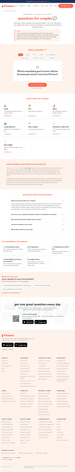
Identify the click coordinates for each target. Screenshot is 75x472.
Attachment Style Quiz (8, 398)
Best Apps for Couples (44, 393)
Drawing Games (6, 437)
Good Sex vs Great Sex (62, 368)
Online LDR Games (43, 437)
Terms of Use (60, 432)
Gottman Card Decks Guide (64, 406)
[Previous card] (25, 85)
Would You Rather (24, 368)
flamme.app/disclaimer (29, 467)
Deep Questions (42, 363)
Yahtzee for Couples (25, 435)
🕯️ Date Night (51, 58)
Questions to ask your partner (25, 453)
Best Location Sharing (44, 414)
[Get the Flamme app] (16, 319)
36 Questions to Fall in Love (27, 381)
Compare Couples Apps (63, 393)
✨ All (20, 54)
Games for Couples (25, 421)
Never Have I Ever (25, 366)
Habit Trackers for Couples (8, 442)
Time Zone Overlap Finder (26, 401)
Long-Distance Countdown (27, 398)
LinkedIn (10, 349)
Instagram (4, 349)
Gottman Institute (14, 168)
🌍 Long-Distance (51, 54)
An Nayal (18, 457)
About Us (59, 421)
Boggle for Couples (25, 440)
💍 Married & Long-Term (37, 58)
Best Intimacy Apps (43, 406)
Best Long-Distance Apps (45, 401)
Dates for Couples (6, 421)
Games (29, 5)
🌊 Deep (27, 54)
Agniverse (6, 457)
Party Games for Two (7, 435)
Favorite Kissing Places (62, 366)
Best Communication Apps (45, 404)
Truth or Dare (23, 363)
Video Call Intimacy (62, 374)
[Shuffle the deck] (49, 85)
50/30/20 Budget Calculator (27, 396)
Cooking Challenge (25, 432)
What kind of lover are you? (9, 453)
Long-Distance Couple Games (28, 386)
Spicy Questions (42, 379)
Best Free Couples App (44, 398)
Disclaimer (59, 437)
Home (15, 5)
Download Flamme (7, 366)
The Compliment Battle (26, 427)
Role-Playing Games (7, 427)
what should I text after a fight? (42, 285)
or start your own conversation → (11, 292)
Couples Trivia (23, 442)
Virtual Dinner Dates (7, 432)
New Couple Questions (44, 371)
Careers (59, 427)
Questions (36, 5)
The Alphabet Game (25, 429)
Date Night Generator (25, 406)
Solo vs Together (61, 371)
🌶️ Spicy (41, 54)
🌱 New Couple (24, 58)
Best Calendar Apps (43, 412)
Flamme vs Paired (61, 396)
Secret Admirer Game (7, 424)
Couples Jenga (24, 424)
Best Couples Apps (43, 396)
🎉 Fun (34, 54)
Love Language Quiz (7, 396)
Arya (11, 459)
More (55, 5)
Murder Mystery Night (7, 429)
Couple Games (24, 360)
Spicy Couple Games (25, 383)
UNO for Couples (6, 440)
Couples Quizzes (6, 393)
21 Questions (23, 374)
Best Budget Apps (43, 409)
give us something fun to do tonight (12, 289)
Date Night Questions (44, 368)
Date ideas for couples (41, 453)
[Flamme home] (8, 6)
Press (58, 424)
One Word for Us (61, 360)
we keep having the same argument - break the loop (17, 285)
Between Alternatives (62, 401)
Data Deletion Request (63, 440)
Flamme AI (22, 5)
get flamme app (66, 5)
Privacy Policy (60, 435)
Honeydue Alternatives (62, 404)
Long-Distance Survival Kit (45, 421)
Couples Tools (23, 393)
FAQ (51, 5)
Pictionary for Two (24, 437)
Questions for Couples (44, 360)
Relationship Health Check (8, 401)
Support (59, 429)
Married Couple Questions (45, 374)
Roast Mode (5, 363)
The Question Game (25, 371)
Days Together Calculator (26, 404)
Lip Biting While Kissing (63, 376)
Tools (42, 5)
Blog (46, 5)
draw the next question (37, 84)
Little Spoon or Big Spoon (63, 363)
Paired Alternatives (61, 398)
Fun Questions (42, 366)
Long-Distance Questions (44, 376)
